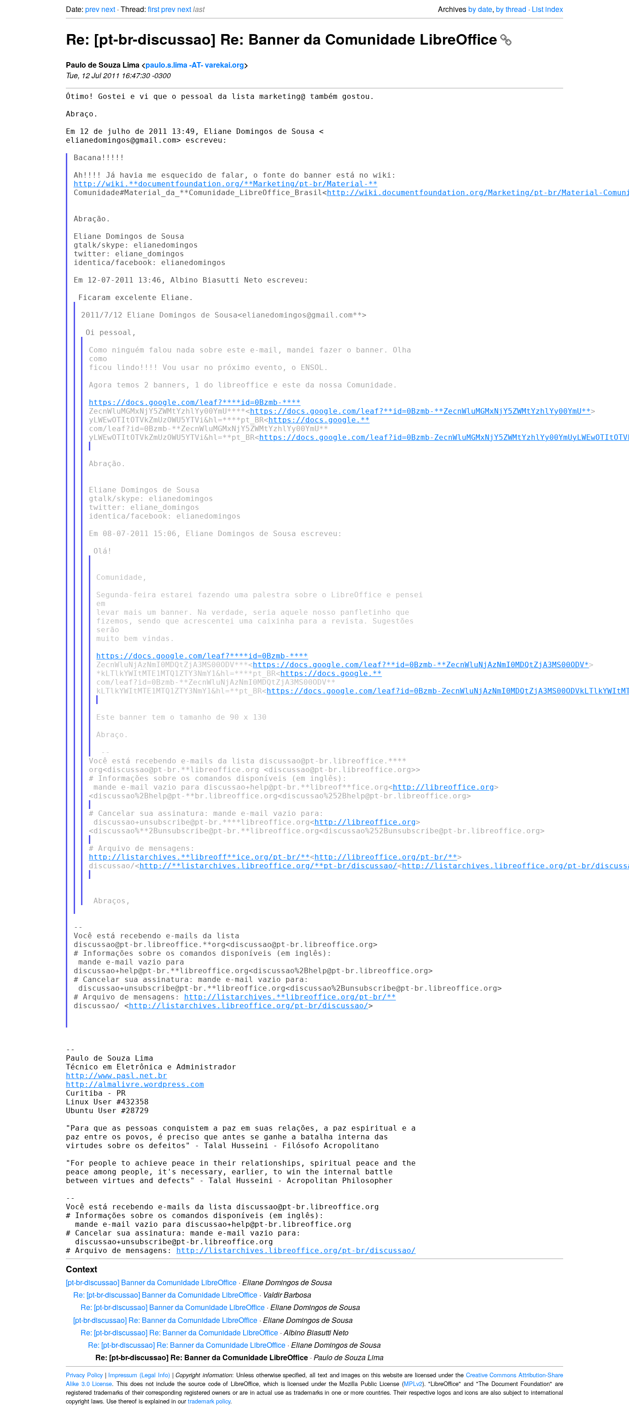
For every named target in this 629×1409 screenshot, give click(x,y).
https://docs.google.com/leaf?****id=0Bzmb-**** (195, 402)
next (108, 9)
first (153, 9)
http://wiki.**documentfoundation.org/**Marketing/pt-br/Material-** (226, 183)
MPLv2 (413, 1383)
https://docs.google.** (319, 420)
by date (480, 9)
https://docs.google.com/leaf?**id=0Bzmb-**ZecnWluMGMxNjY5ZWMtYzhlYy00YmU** (420, 411)
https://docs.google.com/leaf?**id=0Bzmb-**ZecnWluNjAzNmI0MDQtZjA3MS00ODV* (421, 664)
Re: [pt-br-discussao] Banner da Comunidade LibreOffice (165, 1294)
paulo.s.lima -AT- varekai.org (195, 64)
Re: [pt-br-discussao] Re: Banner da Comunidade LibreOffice (281, 38)
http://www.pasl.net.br (116, 1075)
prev (92, 9)
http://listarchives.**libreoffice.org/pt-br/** (290, 997)
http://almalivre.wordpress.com (135, 1084)
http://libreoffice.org (443, 787)
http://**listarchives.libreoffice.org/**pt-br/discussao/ (268, 865)
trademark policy (209, 1401)
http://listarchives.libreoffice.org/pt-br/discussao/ (248, 1005)
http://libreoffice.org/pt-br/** (385, 857)
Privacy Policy (84, 1374)
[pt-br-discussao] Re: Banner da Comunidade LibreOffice (165, 1320)
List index (547, 9)
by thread (511, 9)
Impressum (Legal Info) (139, 1374)
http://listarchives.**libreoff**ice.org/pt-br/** (199, 857)
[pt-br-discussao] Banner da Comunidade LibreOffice (151, 1282)
